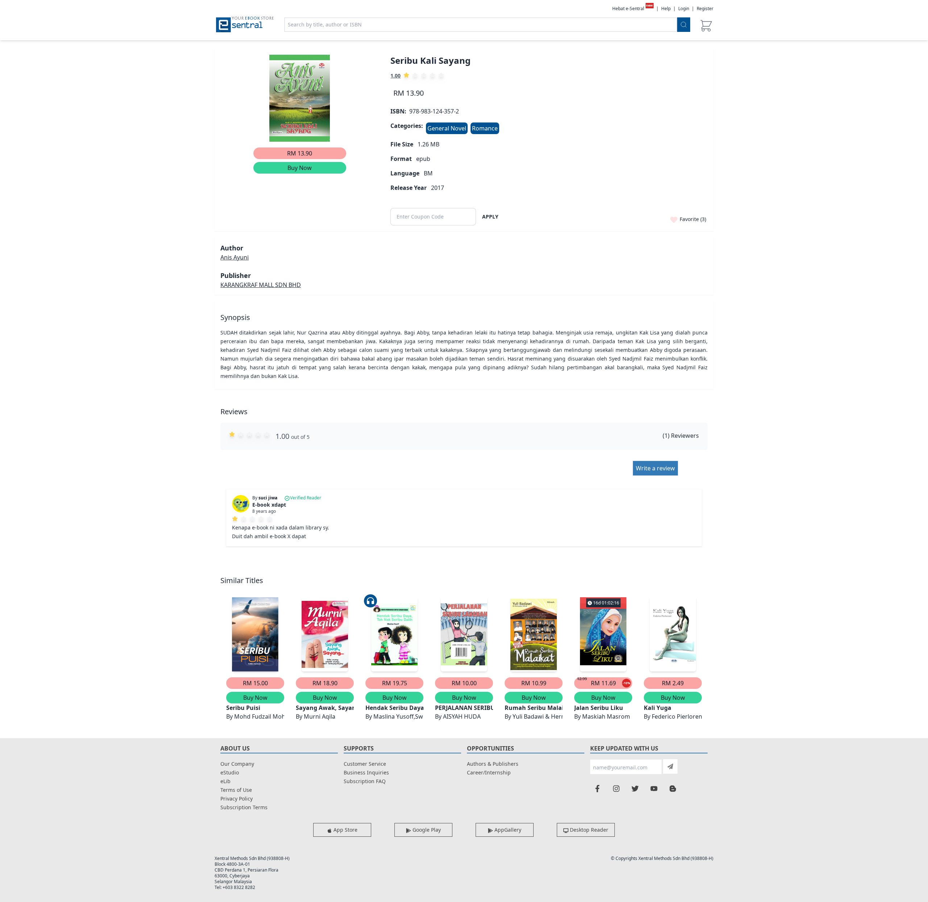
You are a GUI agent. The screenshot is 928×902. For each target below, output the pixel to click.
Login (683, 8)
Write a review (655, 468)
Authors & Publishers (492, 763)
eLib (225, 781)
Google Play (426, 829)
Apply (490, 216)
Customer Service (365, 763)
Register (705, 8)
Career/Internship (489, 772)
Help (666, 9)
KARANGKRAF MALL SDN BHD (260, 285)
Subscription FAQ (365, 781)
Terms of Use (236, 789)
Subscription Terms (244, 807)
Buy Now (299, 168)
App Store (344, 829)
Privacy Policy (236, 798)
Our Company (237, 763)
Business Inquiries (366, 772)
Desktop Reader (588, 829)
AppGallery (507, 829)
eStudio (229, 772)
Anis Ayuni (234, 257)
